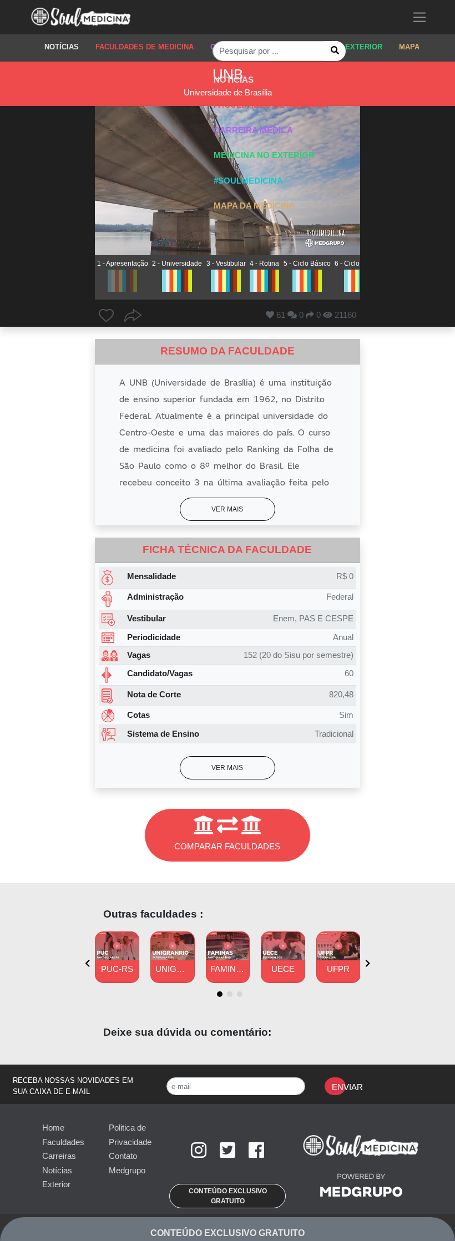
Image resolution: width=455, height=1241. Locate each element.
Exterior (56, 1184)
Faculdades (63, 1142)
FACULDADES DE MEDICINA (144, 47)
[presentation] (87, 963)
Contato (123, 1156)
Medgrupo (127, 1170)
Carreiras (59, 1156)
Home (53, 1127)
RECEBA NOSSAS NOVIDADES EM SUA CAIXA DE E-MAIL (73, 1086)
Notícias (57, 1170)
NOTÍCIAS (61, 47)
